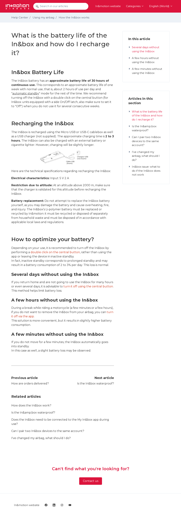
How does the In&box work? (31, 405)
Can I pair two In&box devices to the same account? (47, 431)
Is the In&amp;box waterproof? (33, 412)
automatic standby (25, 93)
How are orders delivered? (30, 383)
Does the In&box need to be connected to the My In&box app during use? (60, 422)
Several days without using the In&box (145, 49)
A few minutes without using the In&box (147, 71)
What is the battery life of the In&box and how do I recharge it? (147, 115)
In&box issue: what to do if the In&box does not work (146, 170)
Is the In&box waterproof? (95, 383)
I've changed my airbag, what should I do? (41, 438)
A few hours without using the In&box (145, 60)
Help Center (19, 17)
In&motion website (108, 6)
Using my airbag (43, 17)
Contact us (90, 481)
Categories (133, 6)
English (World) (159, 6)
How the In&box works (74, 17)
